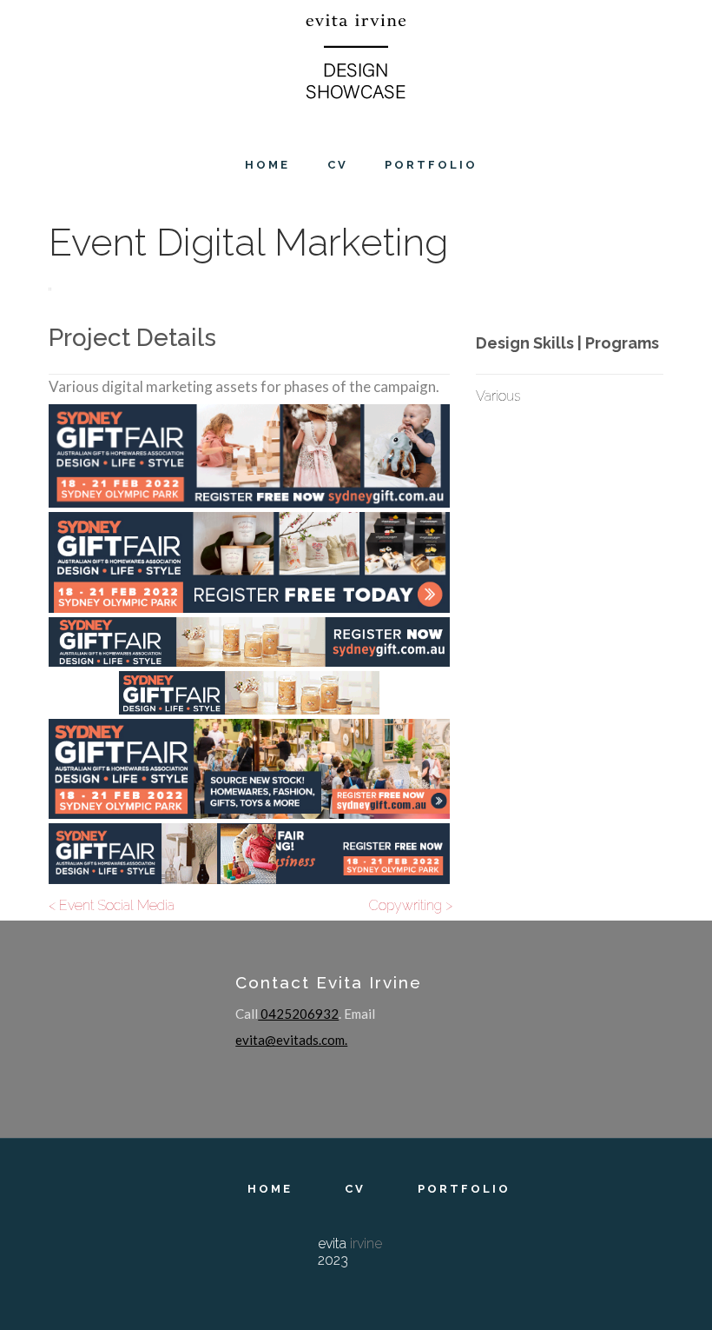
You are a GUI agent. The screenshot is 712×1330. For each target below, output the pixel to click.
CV (355, 1188)
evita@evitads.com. (291, 1039)
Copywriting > (410, 905)
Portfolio (464, 1188)
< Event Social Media (112, 905)
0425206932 (298, 1013)
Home (270, 1188)
